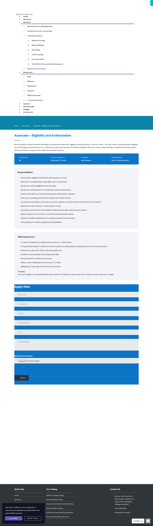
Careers (26, 104)
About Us (27, 19)
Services (27, 22)
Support (30, 91)
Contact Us (28, 112)
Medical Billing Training (54, 500)
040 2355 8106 (24, 3)
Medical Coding (38, 40)
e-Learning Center (35, 100)
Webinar (30, 81)
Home (25, 16)
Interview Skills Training (54, 508)
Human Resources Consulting (39, 31)
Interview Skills (38, 59)
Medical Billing (38, 45)
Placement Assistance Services (57, 517)
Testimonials (28, 106)
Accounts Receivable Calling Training (59, 504)
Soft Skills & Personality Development (47, 64)
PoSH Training (37, 55)
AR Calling (36, 50)
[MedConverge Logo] (25, 14)
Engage (26, 109)
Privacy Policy (33, 518)
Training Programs (34, 36)
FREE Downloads (34, 95)
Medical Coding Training (55, 495)
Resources (27, 72)
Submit (23, 378)
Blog (29, 77)
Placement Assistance (36, 69)
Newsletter (32, 86)
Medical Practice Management (40, 26)
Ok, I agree (14, 518)
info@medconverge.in (27, 6)
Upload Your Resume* (23, 356)
